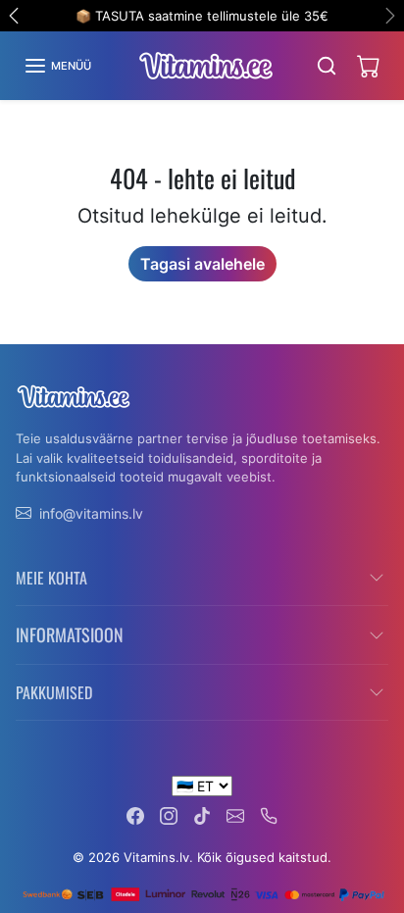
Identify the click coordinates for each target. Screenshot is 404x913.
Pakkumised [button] (54, 692)
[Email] (235, 814)
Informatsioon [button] (70, 634)
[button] (57, 65)
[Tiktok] (202, 814)
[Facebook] (135, 814)
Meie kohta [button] (51, 577)
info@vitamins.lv (91, 513)
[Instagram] (168, 814)
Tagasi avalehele (202, 264)
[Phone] (268, 814)
